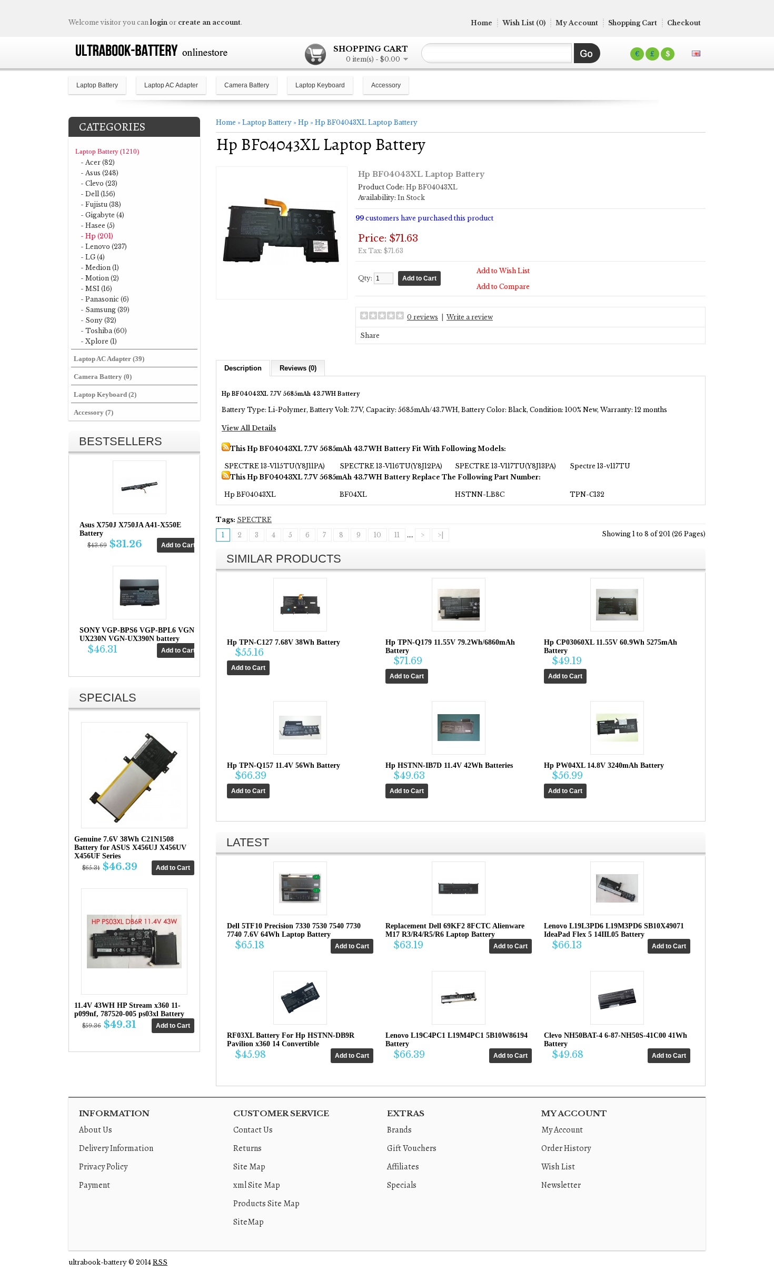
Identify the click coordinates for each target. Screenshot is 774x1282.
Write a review (469, 317)
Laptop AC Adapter (171, 85)
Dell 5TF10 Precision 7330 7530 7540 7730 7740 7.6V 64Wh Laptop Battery (294, 930)
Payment (94, 1185)
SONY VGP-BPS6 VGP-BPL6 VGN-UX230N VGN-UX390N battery (138, 634)
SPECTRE (254, 520)
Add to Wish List (503, 271)
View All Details (249, 428)
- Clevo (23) (99, 183)
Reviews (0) (298, 368)
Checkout (684, 23)
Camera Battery (246, 85)
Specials (401, 1185)
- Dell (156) (98, 194)
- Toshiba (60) (104, 331)
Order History (566, 1148)
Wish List (558, 1167)
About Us (95, 1130)
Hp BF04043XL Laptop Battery (366, 122)
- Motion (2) (100, 278)
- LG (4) (93, 257)
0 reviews (422, 317)
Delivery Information (116, 1148)
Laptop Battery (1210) (107, 151)
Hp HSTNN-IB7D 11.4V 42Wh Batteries (449, 765)
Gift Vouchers (411, 1148)
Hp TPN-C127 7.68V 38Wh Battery (283, 642)
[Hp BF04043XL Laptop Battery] (282, 290)
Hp (303, 122)
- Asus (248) (99, 173)
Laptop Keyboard (320, 85)
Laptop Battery (97, 85)
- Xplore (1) (99, 341)
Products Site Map (266, 1203)
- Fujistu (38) (101, 204)
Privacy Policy (103, 1167)
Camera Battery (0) (103, 376)
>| (440, 535)
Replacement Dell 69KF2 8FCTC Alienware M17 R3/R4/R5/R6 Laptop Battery (454, 930)
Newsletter (561, 1185)
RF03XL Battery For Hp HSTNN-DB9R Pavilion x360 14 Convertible (290, 1039)
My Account (576, 23)
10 (377, 535)
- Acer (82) (98, 162)
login (158, 22)
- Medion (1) (100, 268)
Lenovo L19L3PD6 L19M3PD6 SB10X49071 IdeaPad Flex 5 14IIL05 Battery (614, 930)
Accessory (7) (93, 412)
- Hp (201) (97, 236)
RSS (160, 1262)
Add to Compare (503, 287)
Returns (247, 1148)
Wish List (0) (523, 23)
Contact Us (253, 1130)
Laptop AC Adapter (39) (109, 359)
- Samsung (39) (105, 310)
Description (243, 368)
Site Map (249, 1167)
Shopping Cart (632, 23)
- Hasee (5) (98, 225)
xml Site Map (256, 1185)
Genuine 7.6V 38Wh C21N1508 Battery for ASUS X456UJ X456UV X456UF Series (130, 847)
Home (481, 23)
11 (397, 535)
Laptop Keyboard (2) (105, 394)
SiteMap (248, 1222)
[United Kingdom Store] (696, 53)
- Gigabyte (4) (102, 215)
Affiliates (403, 1167)
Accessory (386, 85)
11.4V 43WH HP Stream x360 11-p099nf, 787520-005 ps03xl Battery (129, 1009)
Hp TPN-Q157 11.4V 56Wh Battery (283, 765)
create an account (209, 22)
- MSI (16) (96, 289)
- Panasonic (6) (105, 299)
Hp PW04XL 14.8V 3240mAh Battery (604, 765)
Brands (399, 1130)
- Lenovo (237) (104, 247)
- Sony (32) (98, 320)
